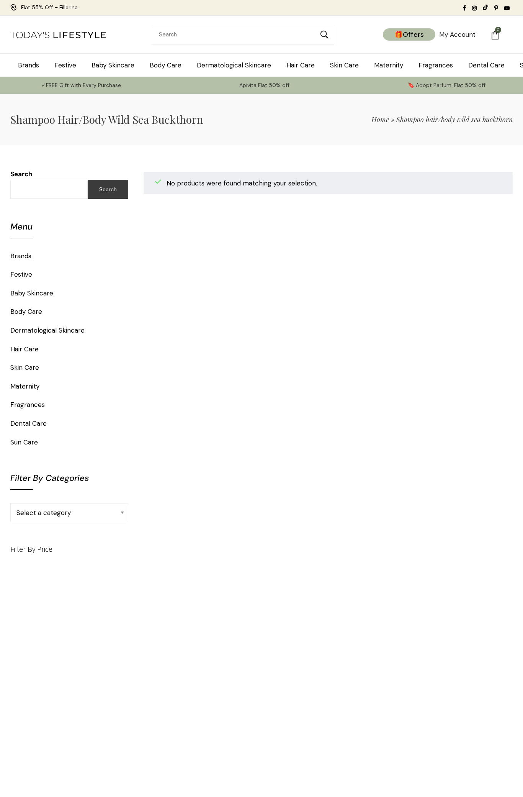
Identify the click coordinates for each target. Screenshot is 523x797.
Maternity (24, 386)
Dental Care (28, 423)
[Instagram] (493, 696)
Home (380, 119)
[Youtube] (462, 696)
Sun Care (24, 442)
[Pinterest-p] (446, 696)
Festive (21, 274)
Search (21, 174)
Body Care (26, 311)
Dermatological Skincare (47, 330)
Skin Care (24, 367)
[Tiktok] (430, 696)
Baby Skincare (31, 293)
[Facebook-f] (477, 696)
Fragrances (27, 404)
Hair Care (24, 349)
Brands (20, 256)
